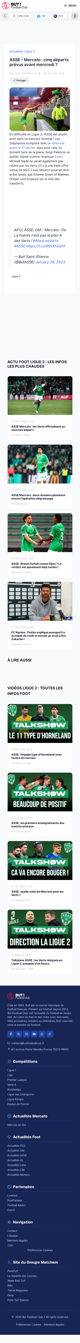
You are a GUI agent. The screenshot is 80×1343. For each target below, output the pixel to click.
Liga (10, 1075)
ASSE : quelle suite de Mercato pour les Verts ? (37, 893)
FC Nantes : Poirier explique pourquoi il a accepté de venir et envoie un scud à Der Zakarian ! (38, 636)
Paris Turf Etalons (17, 1300)
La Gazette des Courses (22, 1275)
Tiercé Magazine (17, 1290)
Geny (10, 1295)
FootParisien (14, 1200)
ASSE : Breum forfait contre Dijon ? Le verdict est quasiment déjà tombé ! (36, 565)
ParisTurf (12, 1271)
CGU (10, 1245)
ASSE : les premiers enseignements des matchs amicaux (37, 824)
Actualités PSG (16, 1145)
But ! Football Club (28, 73)
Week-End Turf (16, 1280)
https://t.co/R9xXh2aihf (45, 246)
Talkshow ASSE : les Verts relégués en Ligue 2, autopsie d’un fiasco (36, 961)
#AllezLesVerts (45, 240)
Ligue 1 (11, 1070)
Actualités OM (15, 1150)
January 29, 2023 (50, 262)
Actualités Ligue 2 (22, 51)
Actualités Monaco (18, 1174)
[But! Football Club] (15, 5)
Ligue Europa (15, 1099)
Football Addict (16, 1205)
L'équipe (12, 1235)
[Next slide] (74, 16)
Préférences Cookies (40, 1250)
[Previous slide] (5, 16)
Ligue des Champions (20, 1094)
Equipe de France (18, 1104)
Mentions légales (17, 1240)
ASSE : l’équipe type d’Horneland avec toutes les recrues (36, 756)
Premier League (17, 1079)
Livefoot (12, 1195)
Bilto (10, 1285)
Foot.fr (11, 1210)
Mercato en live (16, 1124)
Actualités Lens (16, 1165)
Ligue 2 (16, 276)
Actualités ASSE (17, 1155)
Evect (59, 156)
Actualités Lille (16, 1169)
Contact (12, 1230)
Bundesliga (14, 1089)
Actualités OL (15, 1160)
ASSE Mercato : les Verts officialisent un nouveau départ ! (38, 428)
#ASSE (19, 246)
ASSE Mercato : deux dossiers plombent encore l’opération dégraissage (38, 496)
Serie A (11, 1084)
